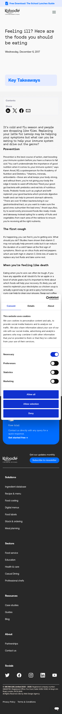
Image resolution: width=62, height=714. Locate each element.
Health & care (12, 566)
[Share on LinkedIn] (8, 112)
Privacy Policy (9, 702)
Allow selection (31, 404)
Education (10, 559)
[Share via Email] (28, 112)
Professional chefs (14, 580)
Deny (31, 413)
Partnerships (11, 643)
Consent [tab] (11, 306)
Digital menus (12, 507)
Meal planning (12, 528)
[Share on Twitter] (15, 112)
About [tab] (51, 306)
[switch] (54, 363)
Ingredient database (15, 486)
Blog (7, 619)
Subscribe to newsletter (44, 460)
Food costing (11, 500)
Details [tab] (31, 306)
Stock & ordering (13, 521)
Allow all (31, 394)
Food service (11, 553)
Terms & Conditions (27, 702)
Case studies (11, 605)
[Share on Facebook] (21, 112)
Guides (8, 612)
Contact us (10, 650)
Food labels (11, 514)
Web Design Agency (32, 694)
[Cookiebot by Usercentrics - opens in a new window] (46, 298)
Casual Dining (12, 573)
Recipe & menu (13, 493)
